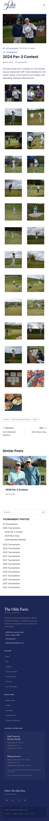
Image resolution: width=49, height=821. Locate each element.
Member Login (10, 700)
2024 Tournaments (11, 548)
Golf (6, 662)
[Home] (3, 48)
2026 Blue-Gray (12, 536)
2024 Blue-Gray (39, 430)
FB (7, 800)
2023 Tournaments (11, 552)
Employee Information (12, 720)
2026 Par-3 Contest (16, 489)
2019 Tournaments (11, 568)
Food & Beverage (11, 671)
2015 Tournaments (11, 583)
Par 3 (35, 419)
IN (24, 800)
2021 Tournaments (11, 560)
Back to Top (29, 813)
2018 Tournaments (11, 572)
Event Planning (10, 677)
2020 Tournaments (11, 564)
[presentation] (24, 470)
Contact (8, 705)
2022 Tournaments (11, 556)
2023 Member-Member (10, 431)
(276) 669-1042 (10, 639)
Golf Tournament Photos (21, 419)
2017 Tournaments (11, 576)
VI (18, 800)
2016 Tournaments (11, 579)
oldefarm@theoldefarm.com (14, 643)
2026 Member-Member (15, 540)
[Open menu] (44, 5)
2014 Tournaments (11, 587)
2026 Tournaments (11, 528)
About (7, 656)
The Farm (8, 681)
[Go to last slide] (6, 478)
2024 (6, 419)
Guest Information (11, 687)
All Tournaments (10, 52)
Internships (9, 710)
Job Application (10, 715)
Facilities (8, 667)
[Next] (42, 478)
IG (13, 800)
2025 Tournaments (11, 544)
